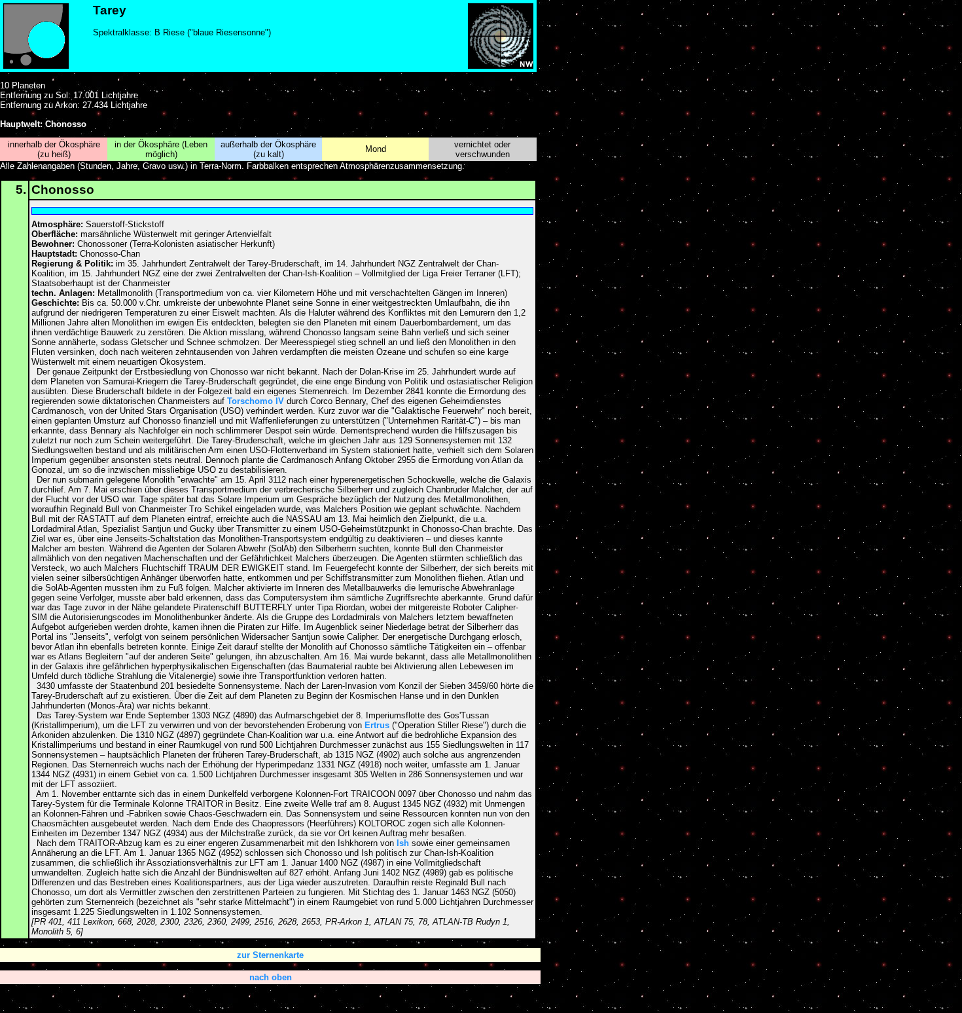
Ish (403, 843)
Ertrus (377, 725)
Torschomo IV (255, 401)
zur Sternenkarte (270, 955)
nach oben (270, 977)
